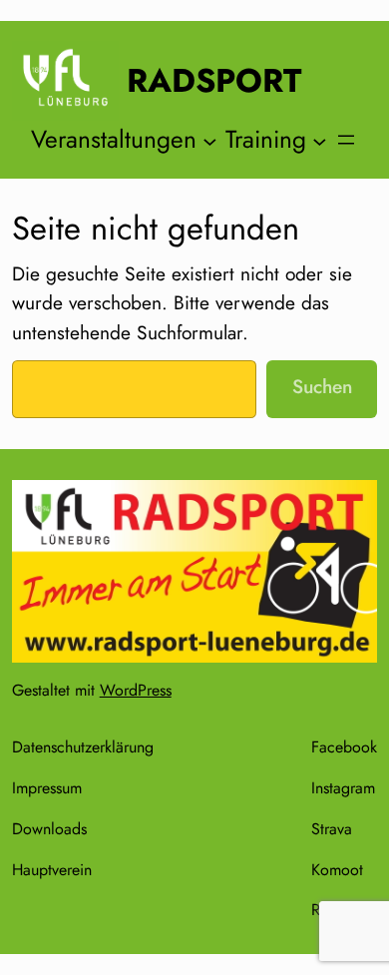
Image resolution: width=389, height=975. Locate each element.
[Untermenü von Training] (319, 140)
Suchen (322, 386)
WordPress (136, 690)
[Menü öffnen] (346, 140)
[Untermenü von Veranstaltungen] (209, 140)
